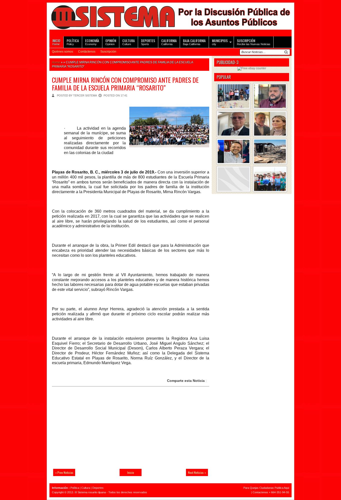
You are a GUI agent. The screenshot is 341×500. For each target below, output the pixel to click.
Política (74, 487)
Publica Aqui (281, 487)
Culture (128, 42)
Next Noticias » (197, 472)
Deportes (98, 487)
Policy (73, 42)
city (220, 42)
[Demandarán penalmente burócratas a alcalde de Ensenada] (233, 179)
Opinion (110, 42)
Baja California (194, 42)
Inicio (130, 472)
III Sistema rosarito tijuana (90, 492)
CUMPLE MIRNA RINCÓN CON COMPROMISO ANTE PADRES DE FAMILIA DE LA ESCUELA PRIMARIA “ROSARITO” (125, 83)
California (169, 42)
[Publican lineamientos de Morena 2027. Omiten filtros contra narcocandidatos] (270, 96)
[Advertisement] (86, 431)
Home (56, 42)
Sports (148, 42)
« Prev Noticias (64, 472)
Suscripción (108, 51)
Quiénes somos (62, 51)
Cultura (85, 487)
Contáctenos (86, 51)
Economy (92, 42)
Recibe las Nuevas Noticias (253, 42)
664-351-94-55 (280, 492)
